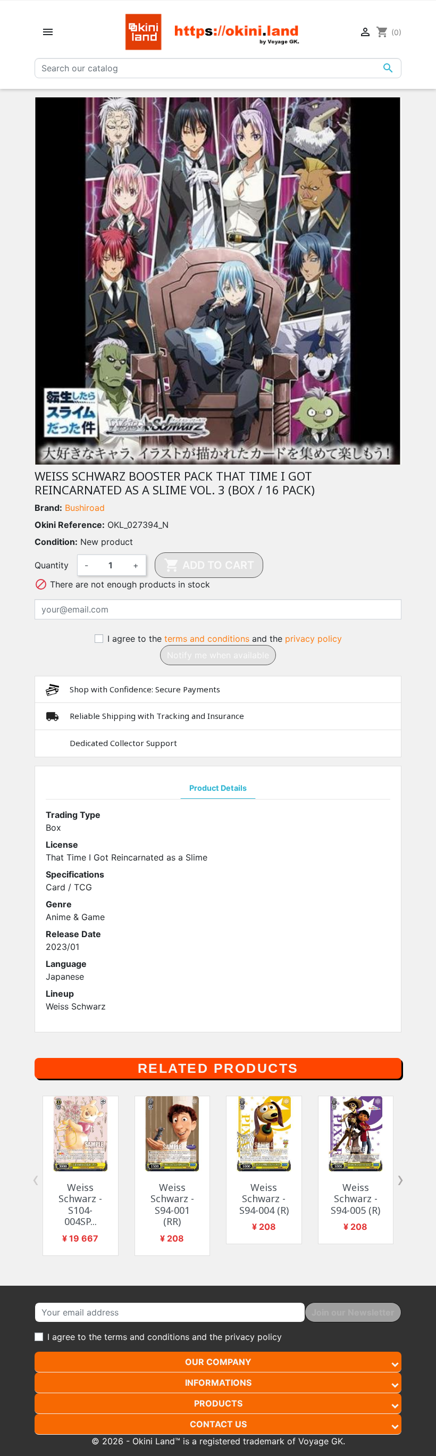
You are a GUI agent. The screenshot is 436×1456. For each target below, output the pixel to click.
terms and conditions (206, 638)
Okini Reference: (70, 524)
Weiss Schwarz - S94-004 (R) (264, 1199)
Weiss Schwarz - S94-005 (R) (355, 1199)
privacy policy (313, 638)
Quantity (52, 565)
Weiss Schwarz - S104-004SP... (80, 1204)
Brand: (48, 507)
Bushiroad (85, 507)
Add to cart (209, 565)
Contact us (218, 1424)
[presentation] (35, 1179)
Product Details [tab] (218, 787)
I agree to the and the (224, 638)
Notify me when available (218, 655)
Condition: (56, 541)
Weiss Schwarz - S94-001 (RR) (172, 1204)
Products (218, 1403)
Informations (218, 1382)
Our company (218, 1361)
